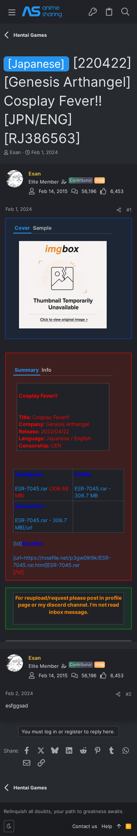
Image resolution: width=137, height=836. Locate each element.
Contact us (84, 826)
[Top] (118, 826)
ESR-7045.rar (31, 488)
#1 (129, 210)
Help (107, 826)
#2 (129, 694)
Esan (15, 152)
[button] (12, 11)
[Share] (119, 209)
